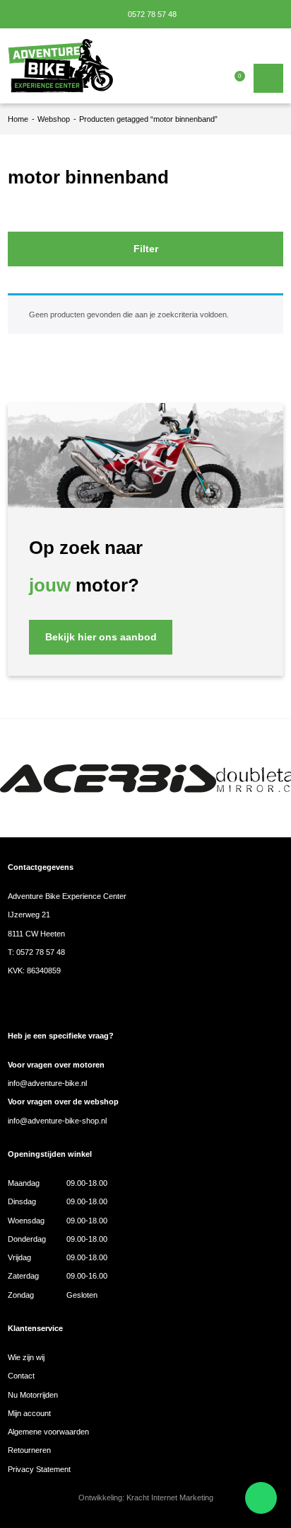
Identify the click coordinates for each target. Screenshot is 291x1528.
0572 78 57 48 (151, 14)
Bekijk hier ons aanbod (101, 637)
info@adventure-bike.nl (47, 1083)
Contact (21, 1375)
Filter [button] (145, 249)
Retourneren (29, 1450)
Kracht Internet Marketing (169, 1497)
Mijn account (29, 1413)
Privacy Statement (39, 1469)
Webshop (53, 119)
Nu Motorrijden (33, 1395)
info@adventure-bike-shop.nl (57, 1120)
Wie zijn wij (26, 1357)
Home (18, 119)
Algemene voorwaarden (48, 1431)
